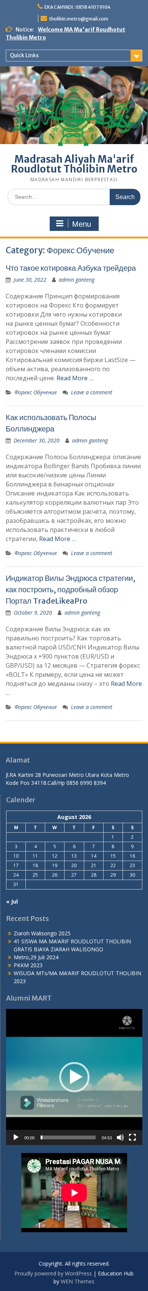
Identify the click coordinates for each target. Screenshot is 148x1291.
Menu (81, 224)
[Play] (16, 1137)
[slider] (68, 1137)
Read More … (75, 378)
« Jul (12, 901)
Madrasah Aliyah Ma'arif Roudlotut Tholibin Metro (74, 164)
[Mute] (120, 1137)
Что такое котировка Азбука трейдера (71, 268)
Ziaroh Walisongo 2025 (42, 933)
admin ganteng (76, 279)
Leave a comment (91, 392)
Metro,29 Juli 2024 (36, 957)
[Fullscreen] (132, 1137)
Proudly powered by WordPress (53, 1273)
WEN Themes (77, 1281)
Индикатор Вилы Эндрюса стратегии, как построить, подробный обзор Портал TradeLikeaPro (70, 589)
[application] (74, 1077)
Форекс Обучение (35, 392)
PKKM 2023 (28, 965)
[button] (74, 1077)
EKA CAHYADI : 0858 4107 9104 (77, 7)
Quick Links (24, 55)
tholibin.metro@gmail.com (78, 19)
